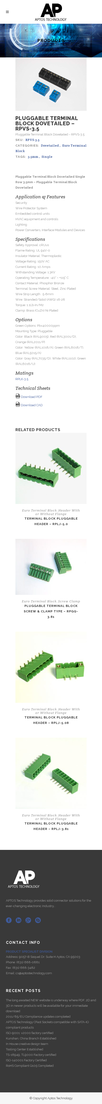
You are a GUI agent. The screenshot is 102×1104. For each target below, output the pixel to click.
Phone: (11, 962)
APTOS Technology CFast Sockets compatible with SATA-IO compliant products (47, 1024)
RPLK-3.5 (21, 379)
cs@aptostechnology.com (34, 973)
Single (47, 156)
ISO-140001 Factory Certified (26, 1060)
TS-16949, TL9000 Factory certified (31, 1055)
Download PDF (31, 397)
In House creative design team (27, 1044)
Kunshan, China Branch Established (31, 1038)
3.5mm (33, 156)
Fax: (9, 967)
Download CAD (31, 405)
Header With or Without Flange (57, 512)
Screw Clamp (69, 601)
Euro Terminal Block (39, 510)
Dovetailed (50, 145)
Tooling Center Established (24, 1049)
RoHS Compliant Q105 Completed (30, 1065)
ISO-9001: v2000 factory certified (29, 1033)
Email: (11, 973)
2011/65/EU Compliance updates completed (38, 1016)
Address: (12, 957)
